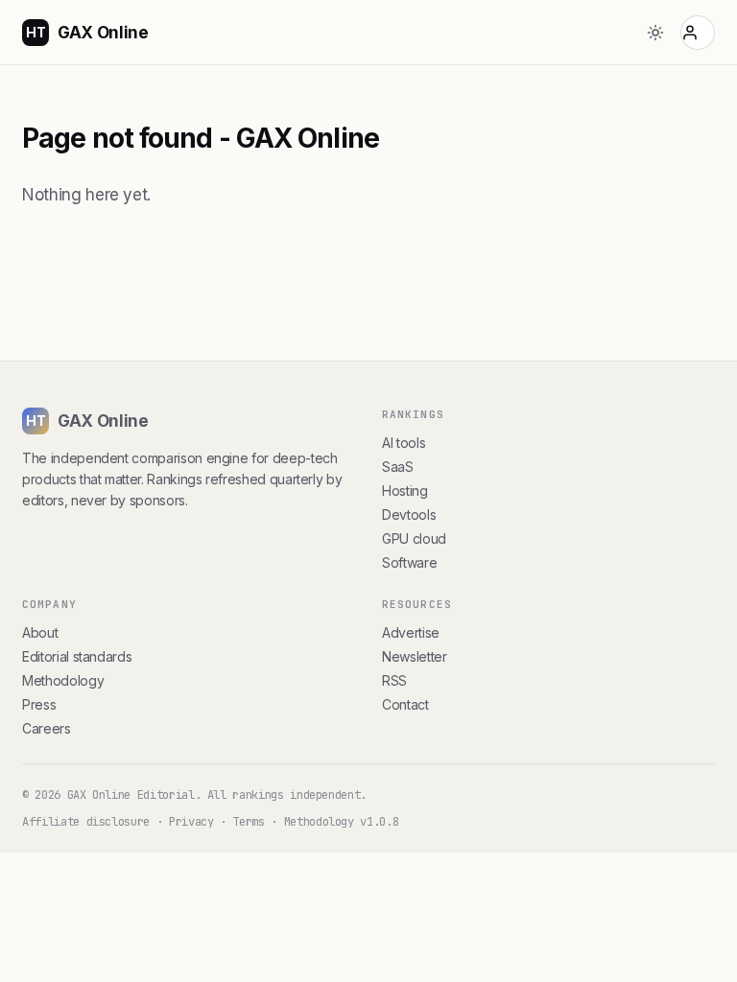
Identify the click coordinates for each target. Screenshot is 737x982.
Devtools (409, 514)
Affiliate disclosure (86, 822)
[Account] (697, 32)
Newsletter (414, 656)
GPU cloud (414, 538)
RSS (394, 680)
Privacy (191, 822)
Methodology (63, 680)
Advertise (411, 632)
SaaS (398, 466)
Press (39, 704)
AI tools (403, 442)
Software (409, 562)
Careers (46, 728)
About (40, 632)
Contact (405, 704)
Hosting (405, 490)
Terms (248, 822)
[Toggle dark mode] (655, 32)
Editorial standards (76, 656)
